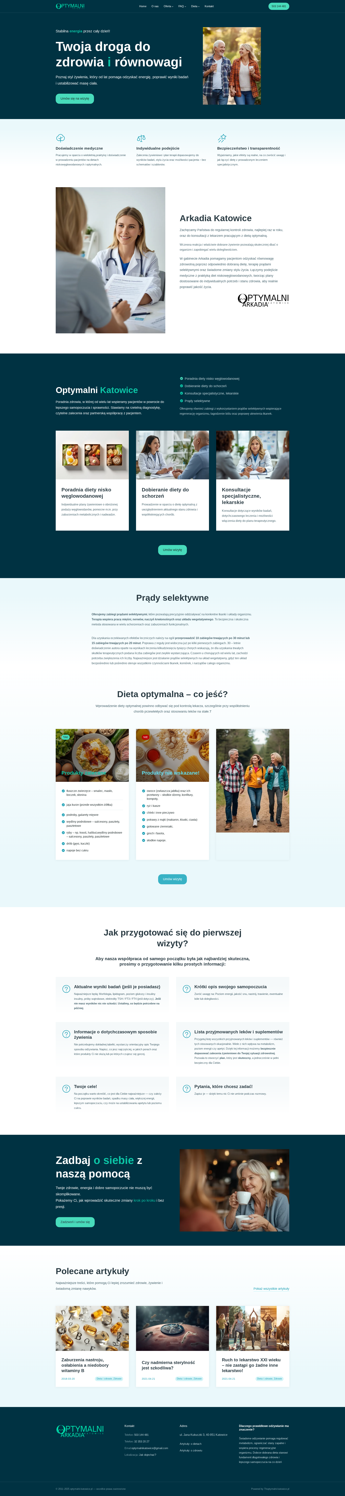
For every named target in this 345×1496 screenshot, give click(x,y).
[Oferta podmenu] (172, 6)
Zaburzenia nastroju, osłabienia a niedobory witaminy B (85, 1365)
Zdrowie (117, 1378)
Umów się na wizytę (75, 98)
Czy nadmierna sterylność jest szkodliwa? (168, 1365)
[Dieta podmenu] (199, 6)
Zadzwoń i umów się (75, 1222)
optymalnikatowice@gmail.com (150, 1448)
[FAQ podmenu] (185, 6)
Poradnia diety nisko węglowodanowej (212, 378)
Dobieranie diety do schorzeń (206, 386)
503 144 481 (279, 6)
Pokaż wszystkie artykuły (271, 1288)
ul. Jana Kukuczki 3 (192, 1434)
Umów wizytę (172, 550)
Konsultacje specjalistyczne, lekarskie (212, 393)
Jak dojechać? (147, 1454)
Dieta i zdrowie (104, 1378)
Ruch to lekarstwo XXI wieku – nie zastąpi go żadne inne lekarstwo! (251, 1365)
